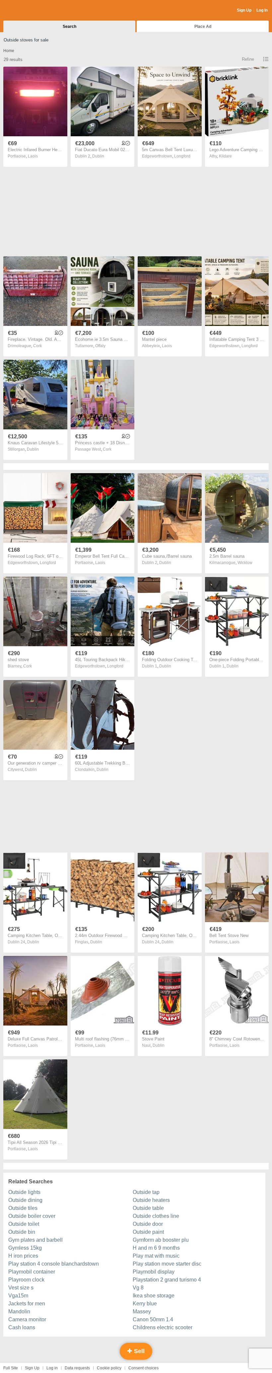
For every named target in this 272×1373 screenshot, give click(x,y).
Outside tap (146, 1192)
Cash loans (21, 1327)
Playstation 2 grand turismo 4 (167, 1279)
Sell (138, 1351)
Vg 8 (138, 1287)
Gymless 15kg (25, 1248)
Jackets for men (26, 1303)
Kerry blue (145, 1303)
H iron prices (23, 1256)
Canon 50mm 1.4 (153, 1319)
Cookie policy (109, 1368)
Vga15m (18, 1295)
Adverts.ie (29, 10)
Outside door (148, 1224)
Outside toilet (23, 1224)
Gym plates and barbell (35, 1240)
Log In (262, 10)
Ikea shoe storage (153, 1295)
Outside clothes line (156, 1216)
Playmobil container (31, 1272)
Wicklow (245, 562)
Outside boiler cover (31, 1216)
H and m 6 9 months (156, 1248)
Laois (33, 156)
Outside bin (21, 1232)
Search (69, 26)
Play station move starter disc (167, 1264)
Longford (182, 156)
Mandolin (19, 1311)
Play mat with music (156, 1256)
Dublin (98, 156)
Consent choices (143, 1368)
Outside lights (24, 1192)
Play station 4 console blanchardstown (53, 1264)
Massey (142, 1311)
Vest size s (21, 1287)
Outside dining (25, 1200)
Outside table (148, 1208)
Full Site (10, 1368)
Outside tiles (22, 1208)
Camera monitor (27, 1319)
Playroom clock (26, 1279)
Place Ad (202, 26)
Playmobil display (153, 1272)
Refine (248, 59)
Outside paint (148, 1232)
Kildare (225, 156)
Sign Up (244, 10)
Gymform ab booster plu (161, 1240)
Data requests (77, 1368)
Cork (37, 345)
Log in (52, 1368)
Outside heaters (151, 1200)
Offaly (100, 345)
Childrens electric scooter (162, 1327)
